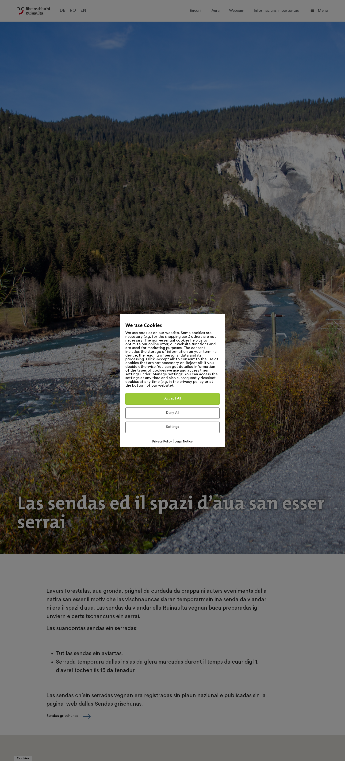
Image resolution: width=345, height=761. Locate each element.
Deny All (172, 413)
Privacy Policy (162, 441)
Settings (172, 427)
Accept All (172, 398)
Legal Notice (184, 441)
